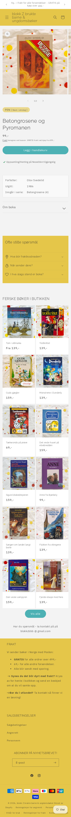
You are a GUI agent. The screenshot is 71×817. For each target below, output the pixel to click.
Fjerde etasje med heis (51, 597)
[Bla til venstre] (28, 101)
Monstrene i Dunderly (50, 393)
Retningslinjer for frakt (35, 813)
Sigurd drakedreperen (17, 495)
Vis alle (35, 613)
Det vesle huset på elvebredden (49, 444)
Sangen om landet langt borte (18, 546)
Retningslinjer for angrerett (29, 807)
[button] (7, 17)
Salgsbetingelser (17, 724)
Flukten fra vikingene (50, 545)
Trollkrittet (44, 343)
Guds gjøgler (12, 393)
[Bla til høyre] (43, 101)
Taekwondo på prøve (16, 442)
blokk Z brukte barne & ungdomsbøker (35, 803)
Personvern (13, 740)
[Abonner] (55, 763)
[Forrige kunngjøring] (6, 4)
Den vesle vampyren (16, 597)
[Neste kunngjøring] (64, 4)
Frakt (5, 140)
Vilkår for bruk (13, 813)
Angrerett (12, 732)
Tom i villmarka (13, 343)
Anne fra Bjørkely (48, 495)
